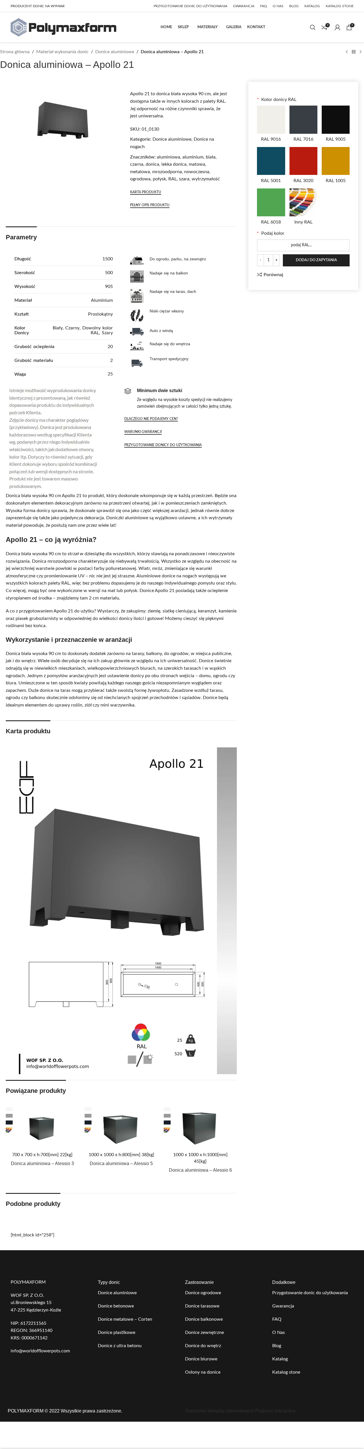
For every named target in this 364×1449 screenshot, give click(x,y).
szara (184, 179)
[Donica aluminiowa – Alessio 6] (200, 1127)
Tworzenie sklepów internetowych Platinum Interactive (240, 1410)
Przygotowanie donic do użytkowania (310, 1292)
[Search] (313, 27)
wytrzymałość (206, 179)
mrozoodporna (167, 171)
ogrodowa (140, 179)
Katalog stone (286, 1372)
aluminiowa (168, 157)
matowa (197, 164)
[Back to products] (353, 52)
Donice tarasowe (202, 1306)
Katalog (280, 1359)
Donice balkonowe (204, 1319)
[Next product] (360, 52)
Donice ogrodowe (203, 1292)
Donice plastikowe (116, 1332)
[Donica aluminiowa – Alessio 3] (42, 1127)
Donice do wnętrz (203, 1345)
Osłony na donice (202, 1372)
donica (152, 164)
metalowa (140, 171)
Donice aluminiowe (114, 51)
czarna (136, 164)
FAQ (276, 1319)
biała (211, 157)
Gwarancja (283, 1306)
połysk (159, 179)
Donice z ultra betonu (120, 1345)
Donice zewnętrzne (204, 1332)
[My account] (337, 27)
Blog (276, 1345)
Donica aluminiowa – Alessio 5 (121, 1163)
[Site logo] (63, 27)
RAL (172, 179)
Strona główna (15, 51)
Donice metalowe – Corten (125, 1319)
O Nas (278, 1332)
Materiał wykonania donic (62, 51)
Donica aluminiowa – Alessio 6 (200, 1170)
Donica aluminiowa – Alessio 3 (42, 1163)
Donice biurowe (201, 1359)
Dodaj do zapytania (316, 260)
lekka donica (173, 164)
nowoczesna (196, 171)
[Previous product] (346, 52)
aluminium (192, 157)
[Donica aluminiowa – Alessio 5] (121, 1127)
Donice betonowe (116, 1306)
